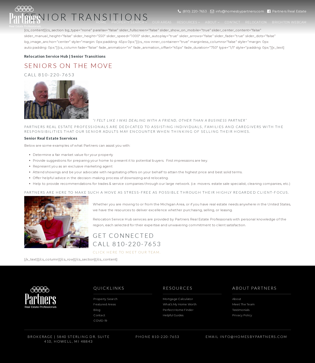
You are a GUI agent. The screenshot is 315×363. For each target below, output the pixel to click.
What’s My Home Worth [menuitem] (179, 304)
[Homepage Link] (25, 17)
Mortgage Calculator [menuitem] (178, 299)
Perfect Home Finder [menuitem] (178, 310)
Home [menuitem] (101, 22)
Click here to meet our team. (127, 252)
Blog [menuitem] (96, 310)
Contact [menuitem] (232, 22)
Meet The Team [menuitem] (243, 304)
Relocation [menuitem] (256, 22)
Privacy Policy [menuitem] (242, 315)
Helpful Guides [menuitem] (173, 315)
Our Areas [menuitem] (161, 22)
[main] (157, 131)
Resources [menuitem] (187, 22)
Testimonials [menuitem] (240, 310)
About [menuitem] (211, 22)
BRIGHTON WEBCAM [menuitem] (289, 22)
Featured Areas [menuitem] (104, 304)
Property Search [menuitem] (128, 22)
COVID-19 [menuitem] (100, 320)
